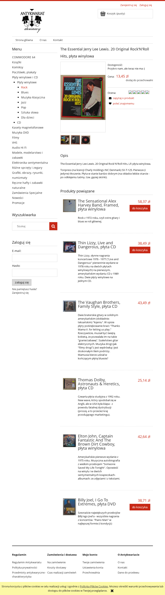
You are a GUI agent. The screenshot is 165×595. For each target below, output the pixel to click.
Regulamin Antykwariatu (26, 562)
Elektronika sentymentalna (30, 163)
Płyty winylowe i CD (25, 77)
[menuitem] (24, 40)
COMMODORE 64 (23, 57)
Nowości (17, 198)
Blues (25, 92)
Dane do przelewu (128, 572)
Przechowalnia (91, 572)
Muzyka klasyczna (33, 97)
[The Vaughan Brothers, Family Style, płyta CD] (69, 306)
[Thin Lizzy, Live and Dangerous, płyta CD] (69, 247)
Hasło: (16, 266)
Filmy (15, 137)
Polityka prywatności (24, 567)
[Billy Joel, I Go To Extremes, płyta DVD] (69, 506)
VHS (14, 142)
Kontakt (122, 567)
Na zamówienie (56, 562)
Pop (23, 107)
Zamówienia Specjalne (27, 193)
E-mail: (16, 251)
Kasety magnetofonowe (27, 127)
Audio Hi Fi (19, 147)
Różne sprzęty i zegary (27, 168)
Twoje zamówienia (93, 562)
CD (19, 122)
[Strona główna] (32, 20)
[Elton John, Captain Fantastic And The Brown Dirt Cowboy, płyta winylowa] (69, 440)
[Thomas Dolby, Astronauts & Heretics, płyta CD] (69, 384)
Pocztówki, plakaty (24, 72)
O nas (121, 562)
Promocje (18, 203)
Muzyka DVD (20, 132)
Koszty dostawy (56, 567)
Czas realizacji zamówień (61, 572)
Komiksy (17, 67)
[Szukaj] (53, 226)
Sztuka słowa (29, 112)
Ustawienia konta (92, 567)
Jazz (23, 102)
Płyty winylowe (27, 82)
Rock (24, 87)
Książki (16, 62)
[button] (121, 98)
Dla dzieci (27, 117)
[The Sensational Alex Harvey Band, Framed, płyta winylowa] (69, 205)
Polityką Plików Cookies (94, 586)
